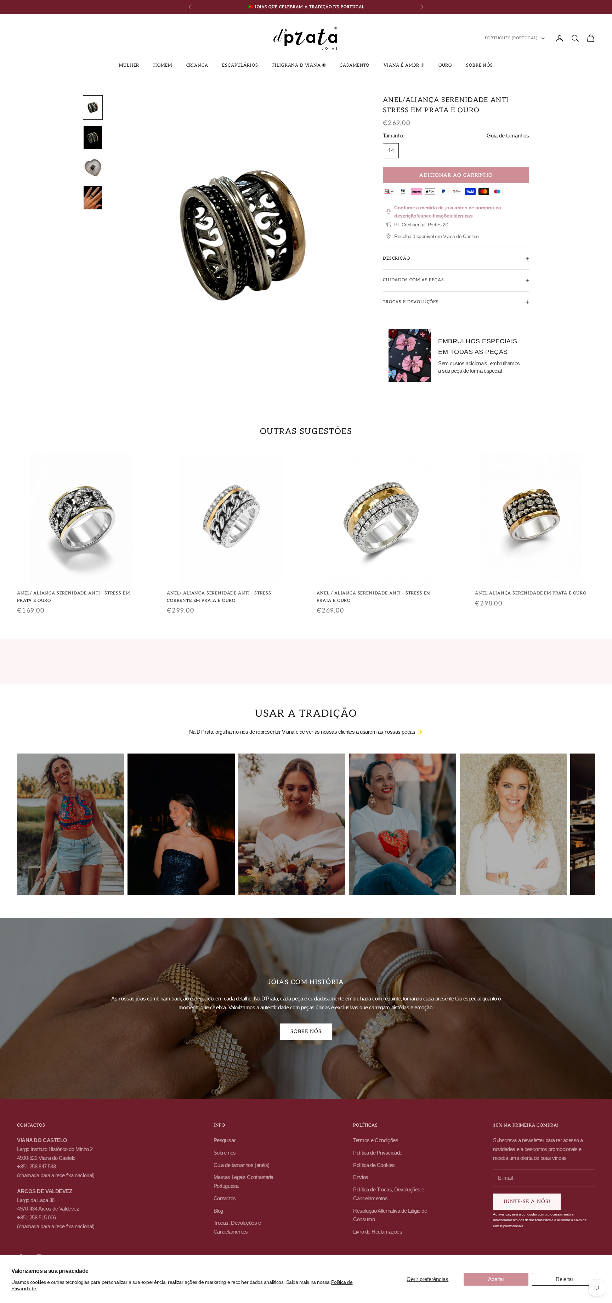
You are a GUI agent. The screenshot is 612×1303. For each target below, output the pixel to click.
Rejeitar (564, 1279)
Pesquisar (225, 1140)
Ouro (445, 65)
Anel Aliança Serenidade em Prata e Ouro (530, 593)
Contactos (225, 1198)
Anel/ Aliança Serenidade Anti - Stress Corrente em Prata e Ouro (219, 597)
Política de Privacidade (377, 1153)
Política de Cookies (374, 1165)
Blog (218, 1211)
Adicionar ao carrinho (456, 175)
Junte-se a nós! (526, 1201)
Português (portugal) (511, 38)
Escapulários (240, 65)
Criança (197, 65)
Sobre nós (479, 65)
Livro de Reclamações (377, 1232)
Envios (360, 1177)
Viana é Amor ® (404, 65)
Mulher (129, 65)
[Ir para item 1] (93, 107)
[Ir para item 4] (93, 198)
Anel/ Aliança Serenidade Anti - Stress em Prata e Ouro (73, 597)
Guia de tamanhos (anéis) (242, 1165)
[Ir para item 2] (93, 137)
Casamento (354, 65)
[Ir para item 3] (93, 168)
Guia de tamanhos (508, 135)
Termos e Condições (375, 1140)
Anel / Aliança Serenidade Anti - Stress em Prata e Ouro (374, 597)
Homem (162, 65)
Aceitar (496, 1279)
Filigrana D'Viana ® (299, 65)
